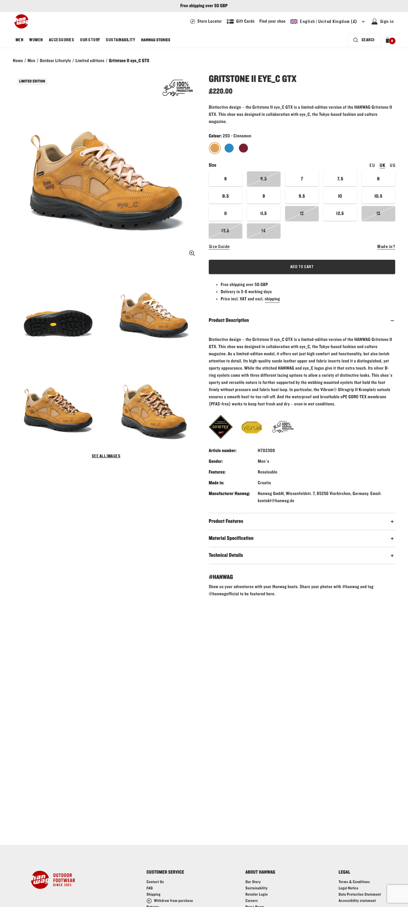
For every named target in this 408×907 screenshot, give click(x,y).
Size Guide (219, 246)
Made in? (386, 246)
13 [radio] (379, 213)
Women (36, 40)
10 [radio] (340, 196)
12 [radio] (302, 213)
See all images (106, 456)
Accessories (61, 40)
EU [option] (372, 165)
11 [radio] (225, 213)
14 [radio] (264, 230)
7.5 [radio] (340, 179)
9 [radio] (264, 196)
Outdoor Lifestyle (55, 61)
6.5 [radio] (263, 179)
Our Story (90, 40)
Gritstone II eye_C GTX (129, 61)
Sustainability (120, 40)
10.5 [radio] (379, 196)
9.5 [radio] (302, 196)
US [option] (392, 165)
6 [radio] (225, 179)
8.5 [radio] (225, 196)
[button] (388, 40)
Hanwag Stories (155, 40)
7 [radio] (302, 179)
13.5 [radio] (225, 230)
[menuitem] (19, 40)
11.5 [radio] (263, 213)
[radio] (215, 148)
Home (18, 61)
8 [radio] (378, 179)
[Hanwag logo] (21, 21)
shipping (272, 299)
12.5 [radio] (340, 213)
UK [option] (382, 165)
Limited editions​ (90, 61)
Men (19, 40)
